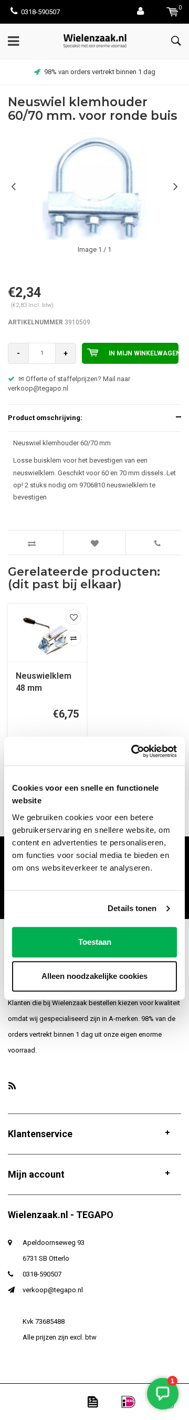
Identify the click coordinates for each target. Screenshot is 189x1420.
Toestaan (94, 941)
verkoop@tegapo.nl (53, 1290)
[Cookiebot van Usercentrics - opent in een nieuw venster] (133, 751)
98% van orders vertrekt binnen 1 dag (99, 72)
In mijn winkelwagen (143, 353)
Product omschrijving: (45, 418)
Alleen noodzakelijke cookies (94, 976)
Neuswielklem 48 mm (43, 682)
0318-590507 (40, 12)
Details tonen (132, 908)
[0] (172, 12)
